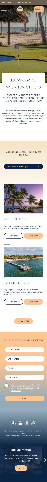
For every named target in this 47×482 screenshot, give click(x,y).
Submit (24, 398)
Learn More (16, 236)
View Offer (20, 468)
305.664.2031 (15, 435)
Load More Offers (23, 321)
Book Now (33, 236)
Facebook (13, 423)
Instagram (27, 423)
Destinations (22, 2)
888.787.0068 (35, 435)
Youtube (20, 423)
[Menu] (4, 9)
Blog (33, 423)
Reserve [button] (39, 9)
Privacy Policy (16, 391)
